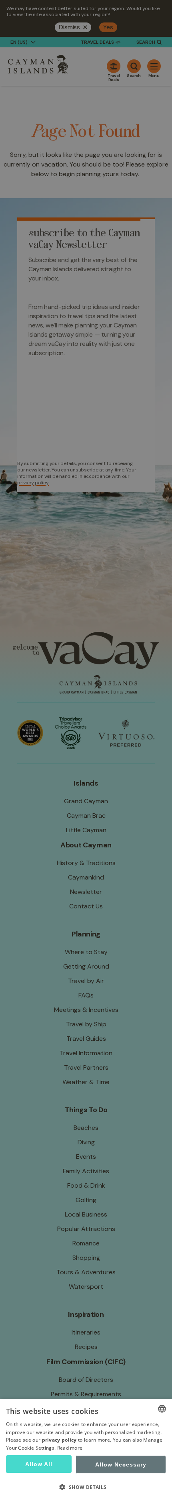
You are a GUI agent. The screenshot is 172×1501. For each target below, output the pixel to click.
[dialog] (86, 1450)
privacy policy (59, 1439)
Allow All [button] (38, 1464)
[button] (86, 1487)
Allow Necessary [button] (120, 1464)
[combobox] (162, 1409)
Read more (70, 1447)
